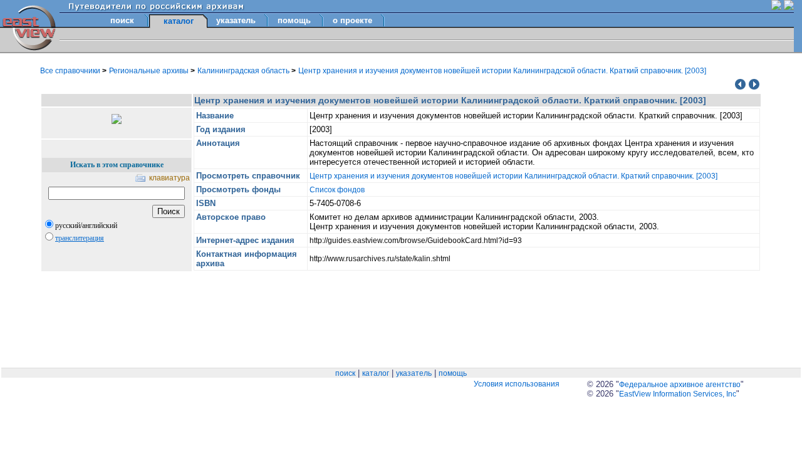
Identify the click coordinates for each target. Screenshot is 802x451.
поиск (122, 20)
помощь (294, 20)
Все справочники (71, 70)
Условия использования (517, 384)
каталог (375, 373)
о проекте (352, 20)
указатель (236, 20)
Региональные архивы (149, 70)
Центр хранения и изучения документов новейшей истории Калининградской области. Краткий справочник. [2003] (502, 70)
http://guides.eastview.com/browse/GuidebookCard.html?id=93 (416, 240)
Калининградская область (244, 70)
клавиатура (169, 178)
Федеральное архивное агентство (680, 384)
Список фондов (337, 189)
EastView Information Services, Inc (677, 394)
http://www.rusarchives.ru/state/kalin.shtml (380, 258)
